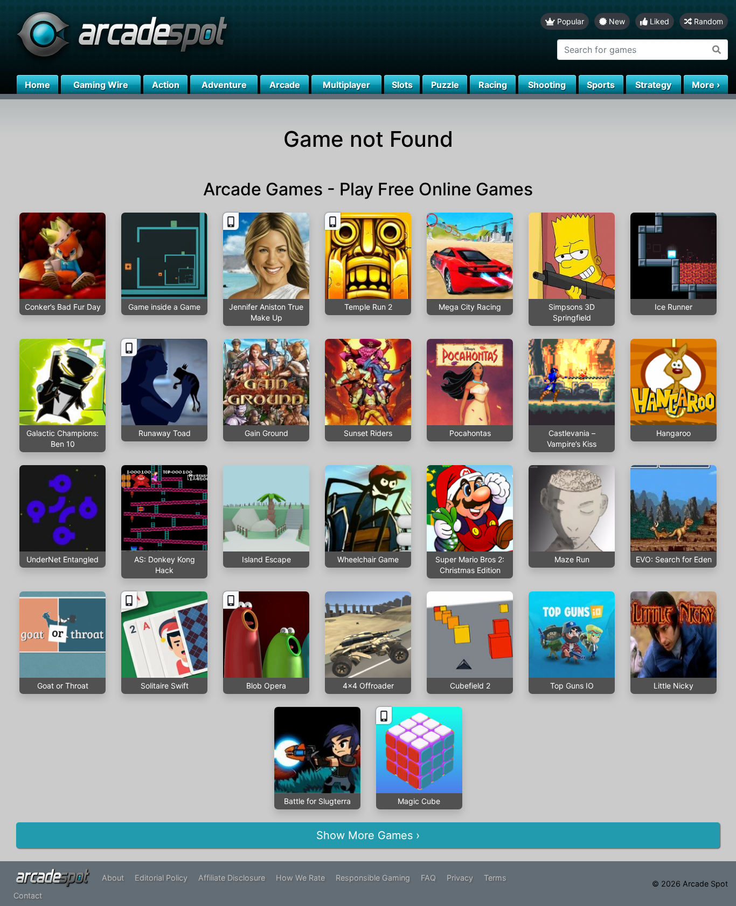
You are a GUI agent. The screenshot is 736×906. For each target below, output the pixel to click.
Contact (27, 895)
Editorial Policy (161, 877)
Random (707, 21)
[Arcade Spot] (184, 37)
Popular (569, 21)
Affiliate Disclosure (231, 877)
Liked (658, 21)
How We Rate (300, 877)
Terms (495, 877)
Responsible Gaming (373, 877)
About (113, 877)
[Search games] (717, 49)
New (616, 21)
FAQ (428, 877)
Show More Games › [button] (368, 835)
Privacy (460, 877)
